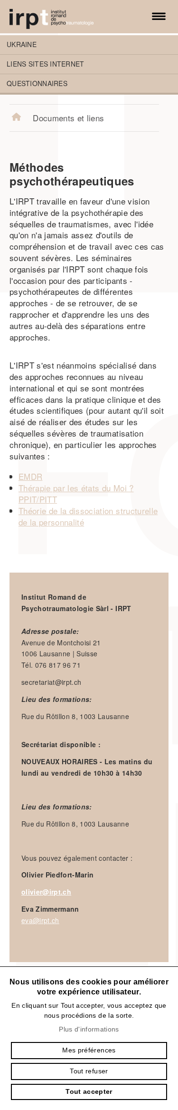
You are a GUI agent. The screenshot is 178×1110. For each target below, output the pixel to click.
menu (159, 16)
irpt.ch (61, 16)
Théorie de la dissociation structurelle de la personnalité (88, 516)
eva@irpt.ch (40, 920)
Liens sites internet (45, 63)
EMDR (30, 476)
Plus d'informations (89, 1029)
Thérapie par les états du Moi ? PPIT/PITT (76, 493)
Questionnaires (37, 83)
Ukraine (22, 44)
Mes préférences (88, 1050)
